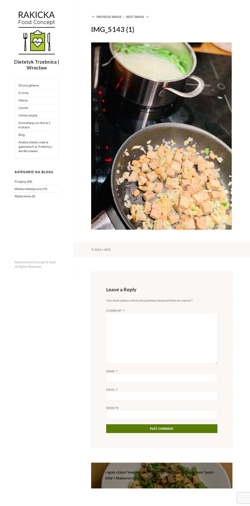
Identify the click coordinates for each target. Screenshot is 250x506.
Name (112, 371)
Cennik (23, 108)
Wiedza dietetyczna (28, 189)
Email (112, 390)
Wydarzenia (23, 196)
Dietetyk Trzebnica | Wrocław (36, 65)
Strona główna (28, 85)
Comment (115, 311)
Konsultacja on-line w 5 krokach (34, 125)
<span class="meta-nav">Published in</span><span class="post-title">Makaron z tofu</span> (159, 475)
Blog (21, 135)
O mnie (23, 93)
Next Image (135, 17)
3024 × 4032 (102, 250)
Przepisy (20, 182)
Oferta (23, 100)
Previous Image (109, 17)
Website (112, 408)
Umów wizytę (27, 115)
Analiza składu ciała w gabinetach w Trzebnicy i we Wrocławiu (35, 146)
